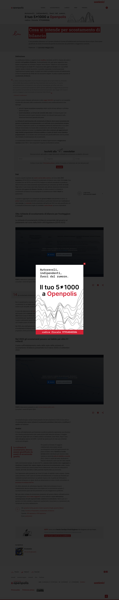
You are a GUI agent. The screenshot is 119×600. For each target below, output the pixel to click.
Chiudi (82, 263)
